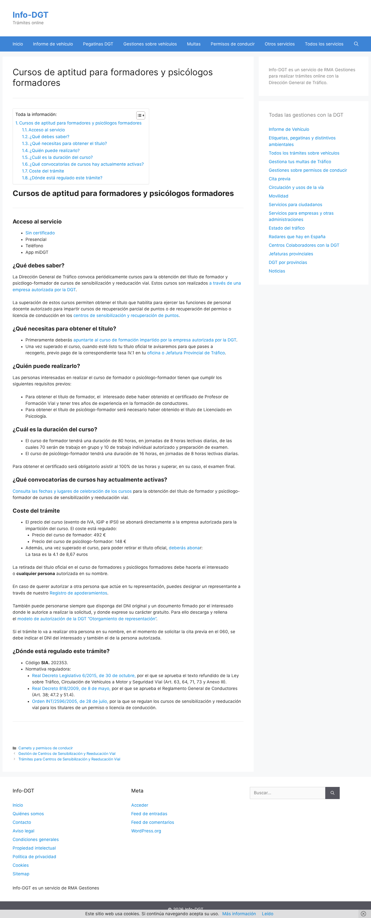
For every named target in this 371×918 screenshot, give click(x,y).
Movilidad (278, 196)
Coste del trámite (46, 170)
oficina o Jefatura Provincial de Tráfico (186, 352)
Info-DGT (30, 15)
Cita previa (279, 178)
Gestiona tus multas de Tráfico (300, 161)
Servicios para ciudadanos (295, 204)
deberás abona (184, 547)
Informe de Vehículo (289, 129)
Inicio (18, 43)
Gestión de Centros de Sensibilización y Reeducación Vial (66, 753)
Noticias (277, 271)
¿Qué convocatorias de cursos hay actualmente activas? (87, 164)
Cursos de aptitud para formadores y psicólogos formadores (80, 123)
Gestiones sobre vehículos (150, 43)
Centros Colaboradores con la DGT (304, 245)
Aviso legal (23, 830)
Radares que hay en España (297, 236)
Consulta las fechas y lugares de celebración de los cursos (72, 491)
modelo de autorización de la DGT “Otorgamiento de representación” (86, 618)
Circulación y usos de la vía (296, 187)
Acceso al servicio (47, 129)
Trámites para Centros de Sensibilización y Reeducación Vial (69, 759)
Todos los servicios (324, 43)
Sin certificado (40, 232)
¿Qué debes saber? (49, 136)
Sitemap (21, 873)
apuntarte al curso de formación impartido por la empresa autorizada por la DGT (154, 339)
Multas (194, 43)
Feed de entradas (149, 813)
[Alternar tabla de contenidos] (138, 115)
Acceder (139, 805)
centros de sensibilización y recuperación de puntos (126, 315)
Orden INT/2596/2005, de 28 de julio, (70, 701)
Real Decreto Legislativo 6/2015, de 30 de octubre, (84, 675)
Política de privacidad (34, 856)
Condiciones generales (36, 839)
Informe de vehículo (53, 43)
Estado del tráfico (287, 228)
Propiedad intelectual (34, 848)
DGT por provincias (288, 262)
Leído (267, 913)
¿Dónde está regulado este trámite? (66, 177)
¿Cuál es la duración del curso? (61, 157)
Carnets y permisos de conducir (45, 748)
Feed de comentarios (152, 822)
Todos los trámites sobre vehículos (304, 153)
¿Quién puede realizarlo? (55, 150)
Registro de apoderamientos (78, 593)
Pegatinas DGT (98, 43)
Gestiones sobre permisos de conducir (308, 170)
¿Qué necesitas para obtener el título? (68, 143)
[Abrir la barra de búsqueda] (356, 44)
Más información (239, 913)
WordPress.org (146, 830)
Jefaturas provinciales (291, 253)
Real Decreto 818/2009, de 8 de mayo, (71, 688)
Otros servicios (280, 43)
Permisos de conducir (233, 43)
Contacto (22, 822)
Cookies (21, 865)
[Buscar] (332, 793)
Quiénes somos (28, 813)
